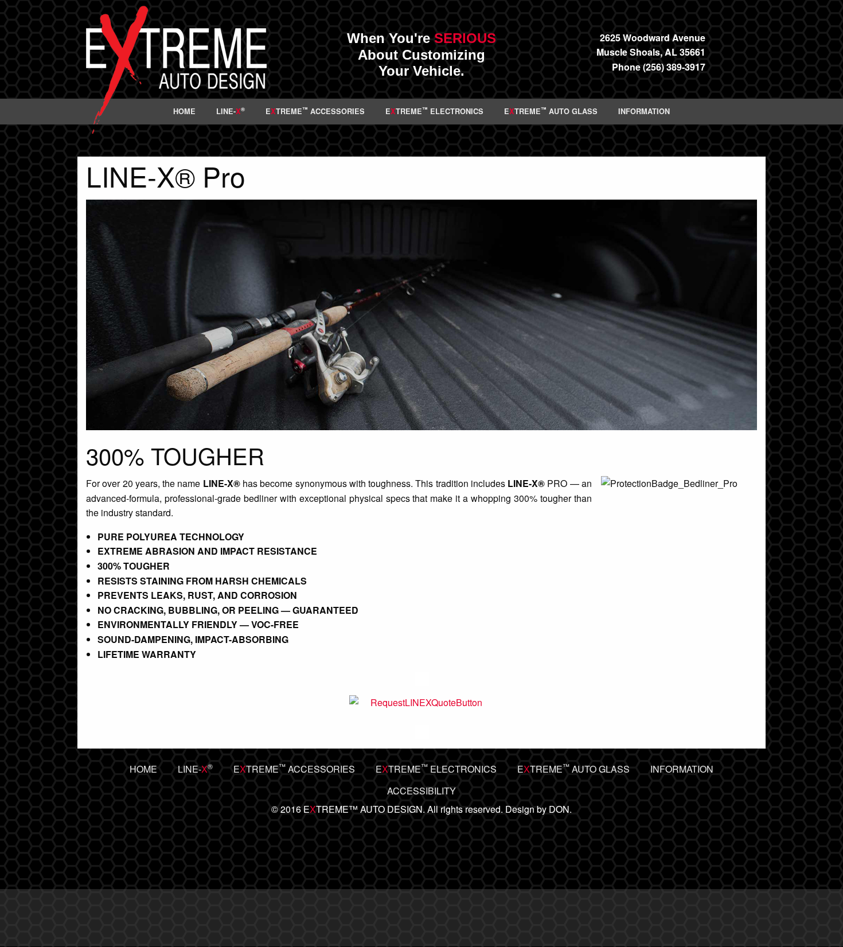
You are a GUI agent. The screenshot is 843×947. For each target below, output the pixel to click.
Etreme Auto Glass (551, 110)
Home (184, 111)
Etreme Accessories (315, 110)
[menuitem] (184, 111)
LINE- (230, 110)
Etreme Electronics (434, 110)
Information (644, 111)
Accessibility (421, 790)
